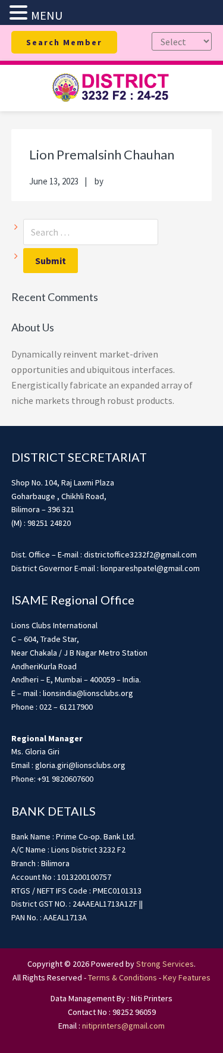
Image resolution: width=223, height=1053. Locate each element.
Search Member (64, 42)
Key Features (187, 977)
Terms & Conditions (122, 977)
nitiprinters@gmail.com (123, 1025)
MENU (46, 15)
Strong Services (165, 963)
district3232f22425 (111, 88)
